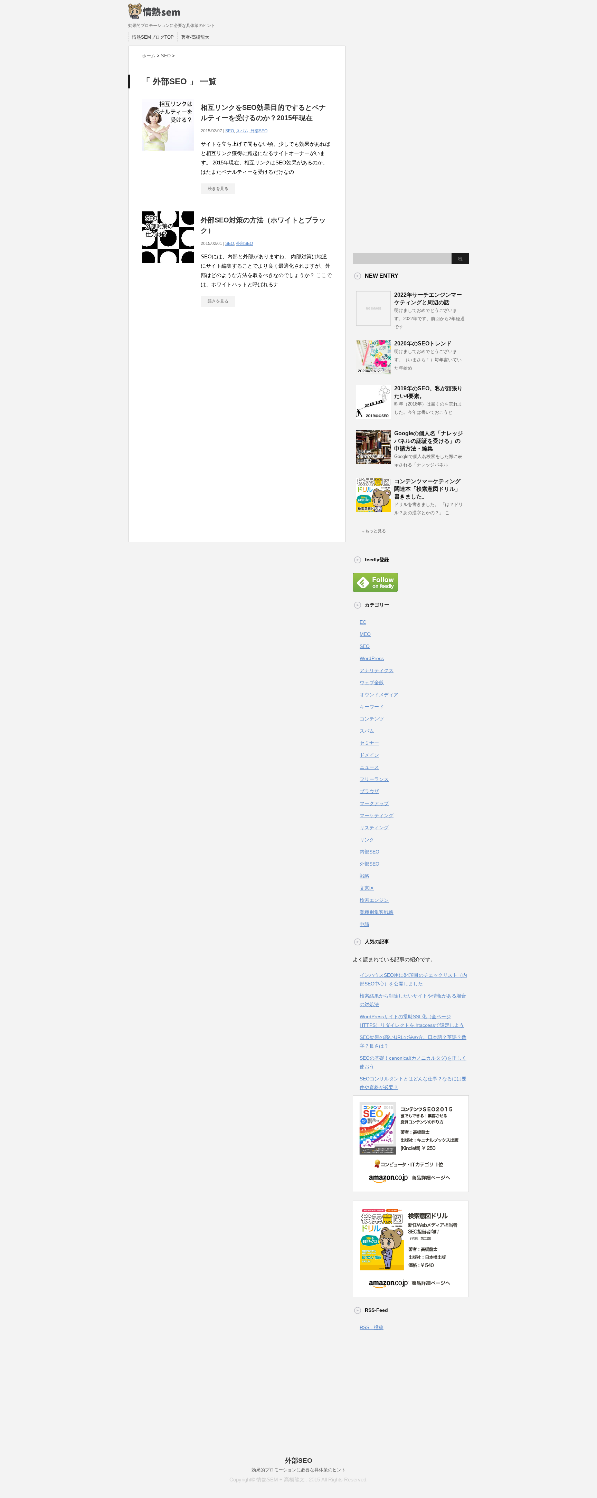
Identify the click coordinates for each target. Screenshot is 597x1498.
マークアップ (374, 803)
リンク (367, 839)
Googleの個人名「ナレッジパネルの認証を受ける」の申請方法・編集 (428, 440)
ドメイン (369, 755)
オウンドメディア (379, 694)
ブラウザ (369, 791)
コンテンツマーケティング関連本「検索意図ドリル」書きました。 (427, 488)
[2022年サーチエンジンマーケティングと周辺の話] (373, 323)
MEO (365, 634)
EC (363, 622)
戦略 (364, 876)
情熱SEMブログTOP (153, 37)
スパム (242, 130)
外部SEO (258, 130)
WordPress (372, 658)
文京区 (367, 888)
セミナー (369, 743)
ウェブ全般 (372, 682)
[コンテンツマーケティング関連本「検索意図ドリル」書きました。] (373, 509)
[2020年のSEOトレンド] (373, 371)
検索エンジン (374, 900)
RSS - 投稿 (371, 1327)
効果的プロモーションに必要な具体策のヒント (299, 1469)
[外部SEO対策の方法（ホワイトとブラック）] (168, 267)
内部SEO (369, 852)
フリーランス (374, 779)
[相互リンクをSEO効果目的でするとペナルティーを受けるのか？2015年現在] (168, 154)
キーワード (372, 706)
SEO (229, 130)
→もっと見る (373, 530)
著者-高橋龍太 (195, 37)
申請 (364, 924)
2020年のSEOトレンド (423, 343)
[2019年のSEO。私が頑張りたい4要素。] (373, 416)
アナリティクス (377, 670)
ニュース (369, 767)
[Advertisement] (237, 375)
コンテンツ (372, 719)
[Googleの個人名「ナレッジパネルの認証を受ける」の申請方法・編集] (373, 461)
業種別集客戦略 (377, 912)
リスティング (374, 827)
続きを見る (218, 188)
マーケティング (377, 815)
